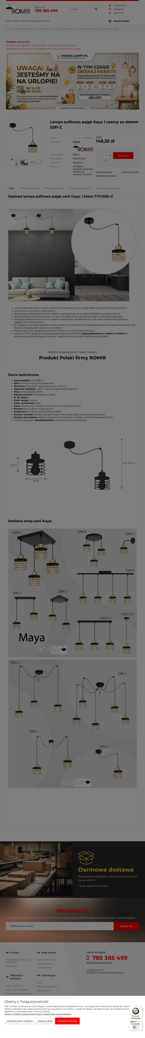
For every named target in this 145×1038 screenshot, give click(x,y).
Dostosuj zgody (45, 1021)
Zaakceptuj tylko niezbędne (20, 1021)
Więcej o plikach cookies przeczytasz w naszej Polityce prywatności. (38, 1014)
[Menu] (140, 1007)
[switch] (135, 1027)
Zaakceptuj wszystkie (67, 1021)
